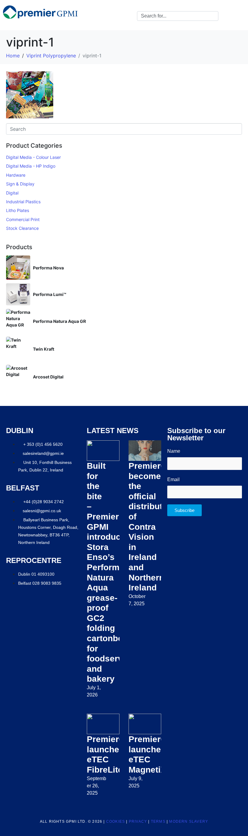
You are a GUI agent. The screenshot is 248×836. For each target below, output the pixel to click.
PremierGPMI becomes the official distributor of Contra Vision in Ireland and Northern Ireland (155, 526)
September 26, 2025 (96, 786)
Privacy (138, 821)
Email (173, 479)
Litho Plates (17, 210)
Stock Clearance (22, 228)
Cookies (115, 821)
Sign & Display (20, 183)
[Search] (212, 16)
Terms (158, 821)
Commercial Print (23, 219)
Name (173, 451)
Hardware (15, 175)
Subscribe (184, 510)
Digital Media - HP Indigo (30, 166)
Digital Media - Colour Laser (33, 157)
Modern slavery (188, 821)
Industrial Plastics (23, 201)
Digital (12, 192)
